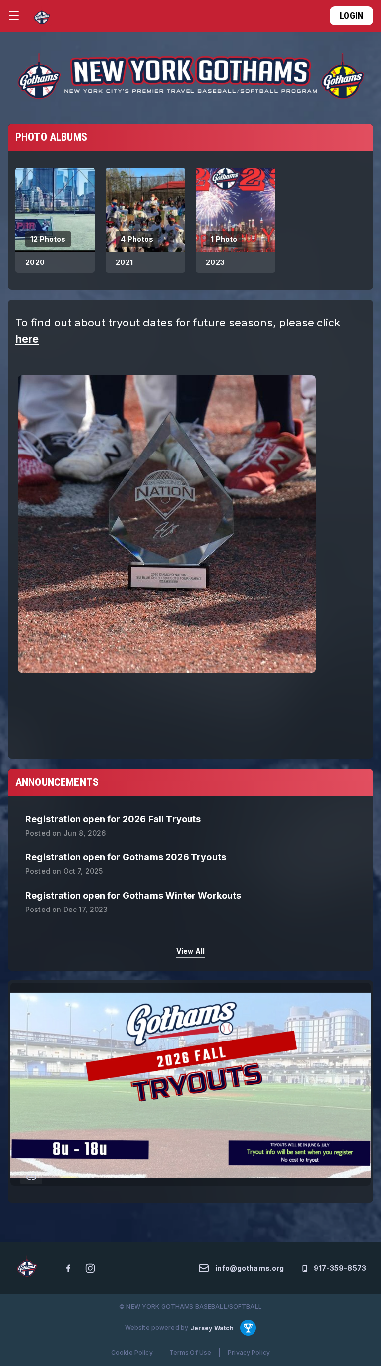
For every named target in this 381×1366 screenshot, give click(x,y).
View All (190, 951)
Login (351, 15)
